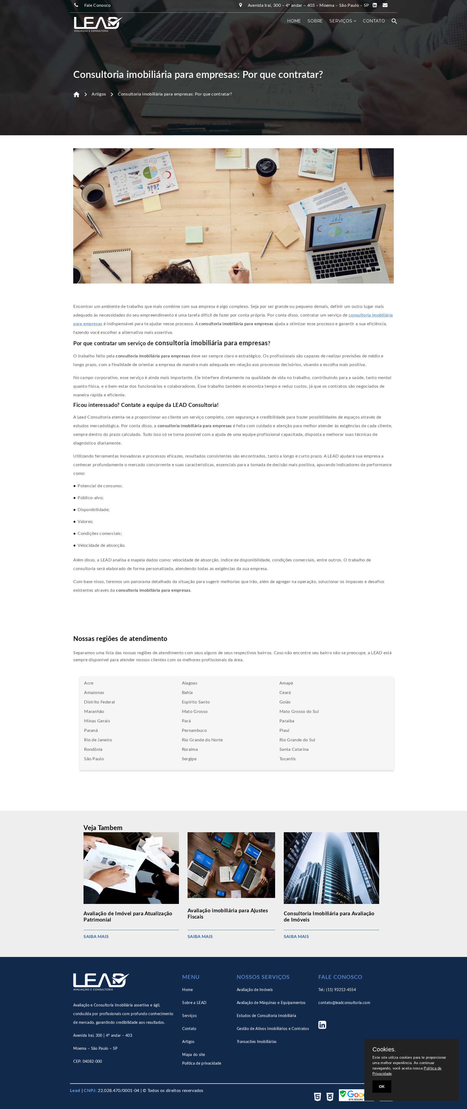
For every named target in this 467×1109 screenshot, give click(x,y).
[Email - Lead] (387, 5)
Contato (374, 21)
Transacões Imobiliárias (256, 1042)
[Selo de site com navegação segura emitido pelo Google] (359, 1100)
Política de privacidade (201, 1063)
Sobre (315, 21)
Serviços (341, 21)
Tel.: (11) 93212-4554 (337, 990)
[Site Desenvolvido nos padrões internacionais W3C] (332, 1100)
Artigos (99, 94)
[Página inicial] (76, 94)
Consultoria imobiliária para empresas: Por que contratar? (175, 94)
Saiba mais (96, 936)
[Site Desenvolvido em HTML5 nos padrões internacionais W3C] (320, 1100)
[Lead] (94, 27)
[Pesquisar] (394, 21)
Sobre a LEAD (194, 1003)
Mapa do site (193, 1055)
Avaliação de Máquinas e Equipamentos (271, 1003)
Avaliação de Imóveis (255, 990)
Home (294, 21)
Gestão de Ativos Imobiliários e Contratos (273, 1029)
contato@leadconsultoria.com (344, 1003)
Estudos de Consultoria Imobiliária (266, 1016)
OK (382, 1086)
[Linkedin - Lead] (376, 5)
